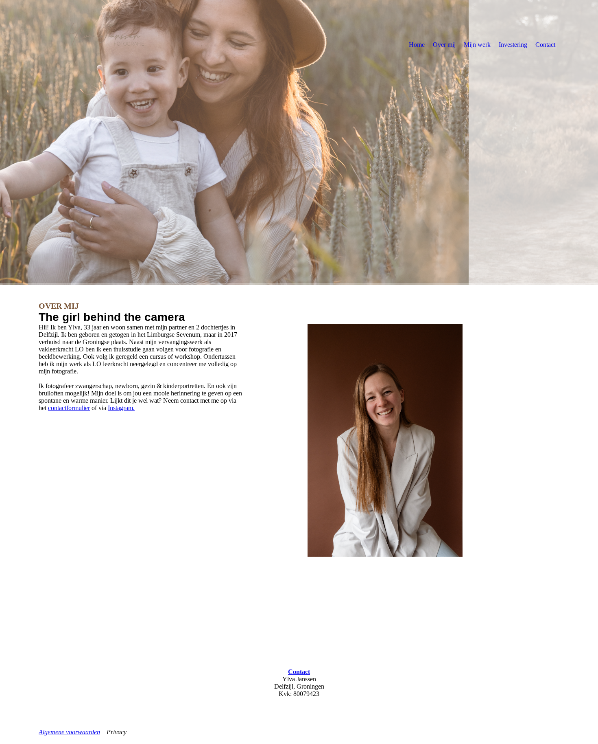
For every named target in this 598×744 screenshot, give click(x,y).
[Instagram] (45, 611)
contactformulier (69, 407)
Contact (545, 44)
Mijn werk (477, 44)
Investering (513, 44)
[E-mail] (46, 634)
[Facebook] (44, 623)
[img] (106, 44)
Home (417, 44)
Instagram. (121, 407)
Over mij (444, 44)
